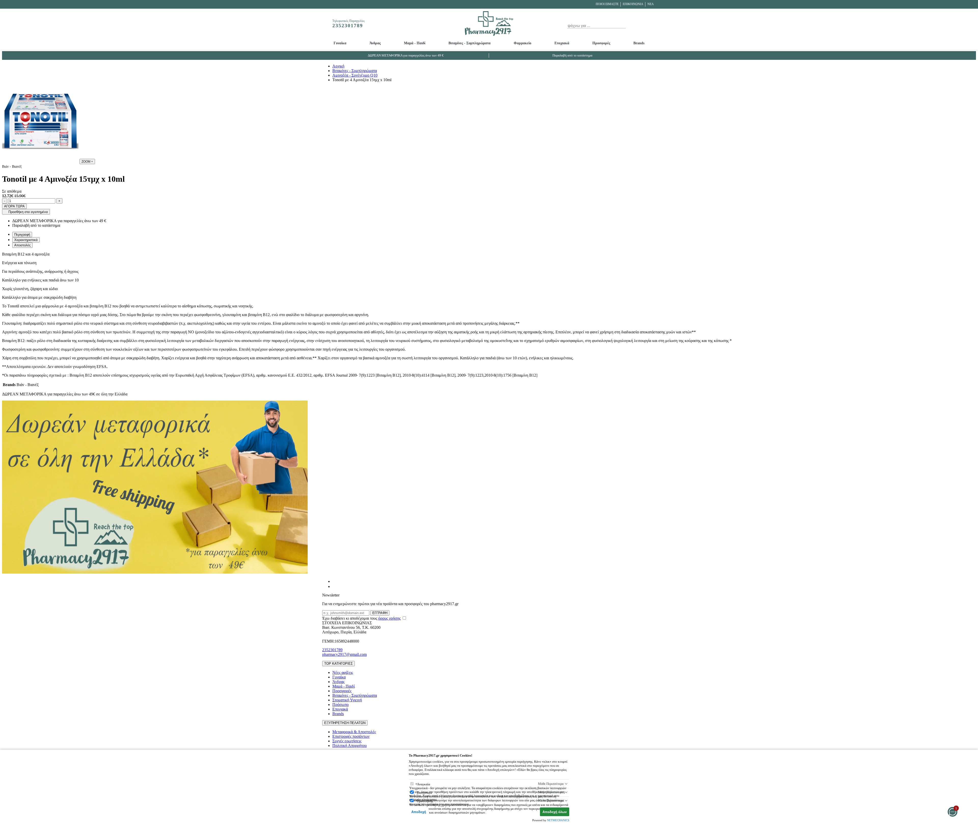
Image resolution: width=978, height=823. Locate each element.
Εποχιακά (561, 43)
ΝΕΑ (650, 4)
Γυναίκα (340, 43)
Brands (638, 43)
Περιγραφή (22, 234)
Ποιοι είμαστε (607, 4)
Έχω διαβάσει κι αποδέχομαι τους (361, 618)
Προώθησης (425, 801)
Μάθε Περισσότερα (551, 784)
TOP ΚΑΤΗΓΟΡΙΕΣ (338, 663)
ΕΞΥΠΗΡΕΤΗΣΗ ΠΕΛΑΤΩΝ (344, 723)
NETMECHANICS (558, 820)
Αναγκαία (423, 784)
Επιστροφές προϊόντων (351, 736)
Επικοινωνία (633, 4)
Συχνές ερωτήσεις (346, 741)
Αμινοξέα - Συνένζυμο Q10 (354, 75)
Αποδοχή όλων (554, 812)
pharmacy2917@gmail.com (344, 654)
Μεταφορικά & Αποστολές (354, 732)
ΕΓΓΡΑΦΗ (379, 613)
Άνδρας (375, 43)
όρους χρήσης (389, 618)
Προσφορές (601, 43)
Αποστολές (22, 245)
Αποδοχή (418, 812)
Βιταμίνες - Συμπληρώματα (470, 43)
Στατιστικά (424, 792)
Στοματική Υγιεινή (347, 700)
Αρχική (338, 66)
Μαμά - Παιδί (414, 43)
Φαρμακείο (522, 43)
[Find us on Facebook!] (334, 581)
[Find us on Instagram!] (334, 586)
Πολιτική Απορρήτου (349, 745)
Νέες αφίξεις (342, 672)
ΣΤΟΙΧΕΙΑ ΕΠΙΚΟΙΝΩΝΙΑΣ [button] (347, 623)
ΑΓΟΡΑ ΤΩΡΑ (14, 206)
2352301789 (332, 650)
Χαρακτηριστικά (26, 240)
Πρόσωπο (340, 704)
